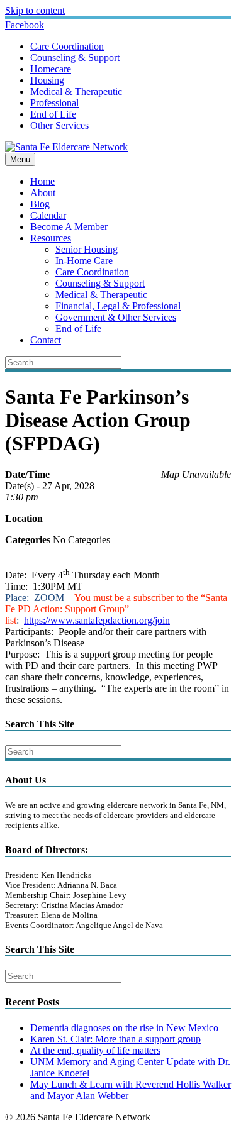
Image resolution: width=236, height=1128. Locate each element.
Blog (40, 204)
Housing (47, 80)
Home (42, 181)
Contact (45, 340)
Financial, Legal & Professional (118, 306)
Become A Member (69, 226)
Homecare (50, 69)
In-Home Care (84, 260)
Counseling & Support (75, 57)
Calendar (48, 215)
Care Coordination (67, 46)
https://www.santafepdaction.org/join (97, 620)
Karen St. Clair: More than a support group (115, 1039)
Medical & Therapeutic (76, 91)
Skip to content (35, 10)
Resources (50, 238)
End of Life (53, 114)
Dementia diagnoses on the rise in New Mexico (124, 1027)
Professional (54, 102)
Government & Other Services (115, 317)
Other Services (59, 125)
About (42, 192)
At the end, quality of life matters (95, 1050)
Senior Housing (86, 249)
